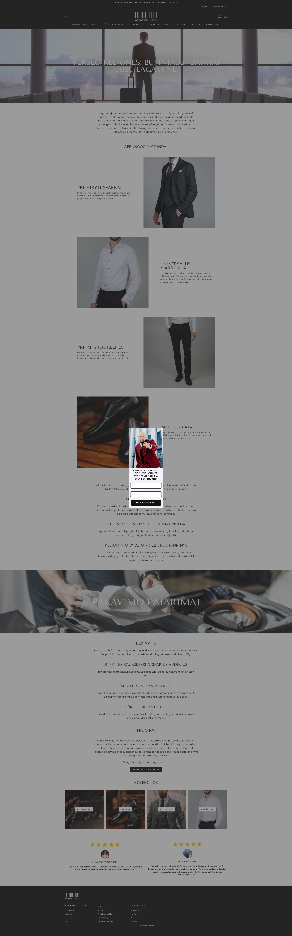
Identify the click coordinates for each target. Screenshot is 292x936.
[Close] (160, 431)
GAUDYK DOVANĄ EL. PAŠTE (146, 502)
